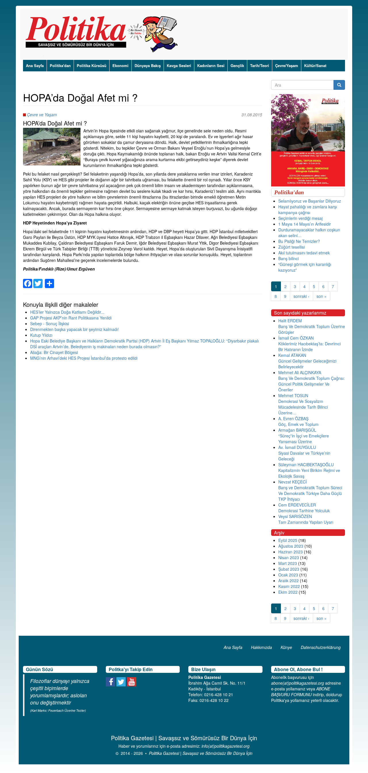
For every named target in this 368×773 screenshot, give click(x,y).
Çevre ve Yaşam (42, 114)
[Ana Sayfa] (103, 34)
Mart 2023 (287, 563)
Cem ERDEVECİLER (297, 505)
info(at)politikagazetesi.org (226, 746)
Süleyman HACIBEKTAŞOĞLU (306, 464)
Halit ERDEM (290, 320)
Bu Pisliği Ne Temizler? (299, 241)
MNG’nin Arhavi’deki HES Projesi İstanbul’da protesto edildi (83, 358)
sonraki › (301, 296)
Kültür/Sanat (315, 65)
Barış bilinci (288, 258)
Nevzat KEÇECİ (292, 482)
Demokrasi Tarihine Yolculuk (304, 510)
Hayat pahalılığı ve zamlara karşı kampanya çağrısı (307, 209)
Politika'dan (60, 65)
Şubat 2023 (288, 569)
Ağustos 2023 (290, 546)
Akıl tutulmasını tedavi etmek (304, 253)
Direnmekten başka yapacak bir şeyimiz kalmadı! (74, 329)
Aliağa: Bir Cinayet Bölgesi (54, 352)
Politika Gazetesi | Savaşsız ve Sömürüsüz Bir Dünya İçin (200, 753)
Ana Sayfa (35, 65)
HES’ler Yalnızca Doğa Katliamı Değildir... (67, 312)
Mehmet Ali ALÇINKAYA (299, 372)
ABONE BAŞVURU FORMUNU (300, 691)
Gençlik (237, 65)
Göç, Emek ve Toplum (298, 424)
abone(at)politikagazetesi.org (297, 683)
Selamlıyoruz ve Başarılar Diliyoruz (309, 201)
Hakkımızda (261, 647)
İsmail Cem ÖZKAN (296, 338)
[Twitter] (38, 280)
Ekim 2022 (288, 592)
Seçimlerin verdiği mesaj (300, 218)
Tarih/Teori (259, 65)
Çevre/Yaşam (286, 65)
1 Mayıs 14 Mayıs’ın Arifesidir (304, 224)
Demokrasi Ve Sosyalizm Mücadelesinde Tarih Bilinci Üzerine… (303, 407)
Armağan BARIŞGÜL (297, 430)
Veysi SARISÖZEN (295, 516)
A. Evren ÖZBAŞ (293, 418)
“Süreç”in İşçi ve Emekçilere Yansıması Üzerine (303, 438)
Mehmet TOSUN (293, 395)
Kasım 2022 (289, 586)
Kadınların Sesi (211, 65)
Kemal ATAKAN (292, 355)
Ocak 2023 (288, 575)
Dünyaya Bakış (148, 65)
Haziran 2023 (290, 552)
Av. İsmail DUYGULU (297, 447)
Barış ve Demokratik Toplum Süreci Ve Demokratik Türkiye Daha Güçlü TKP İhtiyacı (310, 493)
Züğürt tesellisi (291, 247)
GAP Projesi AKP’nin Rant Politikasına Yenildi (71, 318)
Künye (286, 647)
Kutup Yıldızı (41, 335)
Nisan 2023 (288, 557)
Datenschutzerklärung (321, 647)
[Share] (49, 280)
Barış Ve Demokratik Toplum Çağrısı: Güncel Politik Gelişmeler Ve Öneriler (311, 384)
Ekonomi (120, 65)
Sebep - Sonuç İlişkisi (49, 323)
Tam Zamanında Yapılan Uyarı (305, 522)
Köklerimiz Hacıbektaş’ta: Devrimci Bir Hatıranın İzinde (309, 346)
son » (322, 296)
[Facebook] (27, 280)
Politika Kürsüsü (91, 65)
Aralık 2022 (288, 580)
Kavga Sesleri (179, 65)
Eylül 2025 (287, 540)
